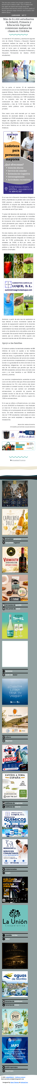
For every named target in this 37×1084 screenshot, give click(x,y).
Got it (24, 15)
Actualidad (15, 460)
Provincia (22, 460)
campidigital (10, 1077)
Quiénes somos (20, 1077)
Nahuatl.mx (24, 1082)
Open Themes (14, 1082)
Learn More (16, 15)
